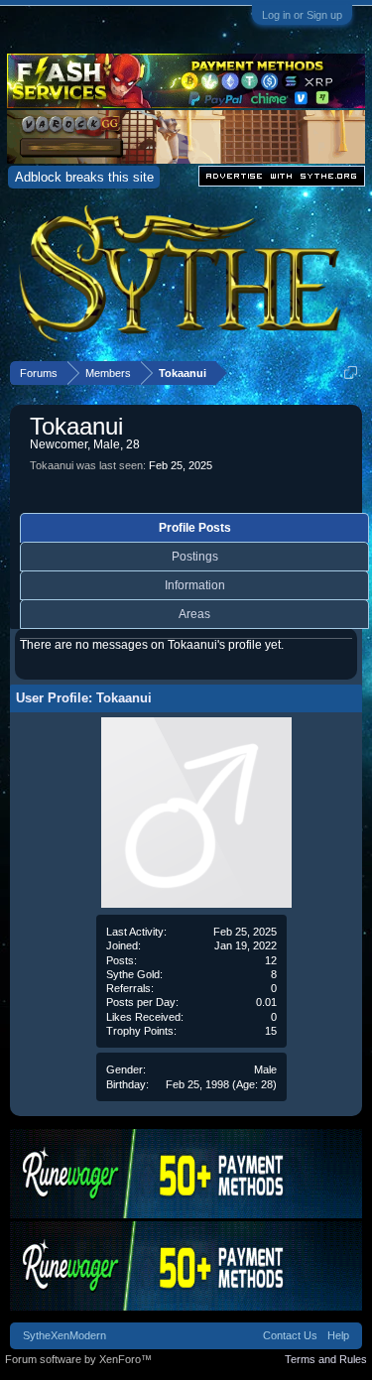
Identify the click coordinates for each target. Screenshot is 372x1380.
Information (195, 585)
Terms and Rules (326, 1359)
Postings (195, 557)
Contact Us (290, 1335)
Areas (194, 614)
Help (338, 1335)
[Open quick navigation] (350, 372)
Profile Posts (195, 528)
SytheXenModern (64, 1335)
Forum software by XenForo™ (78, 1359)
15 (271, 1031)
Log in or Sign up (302, 15)
